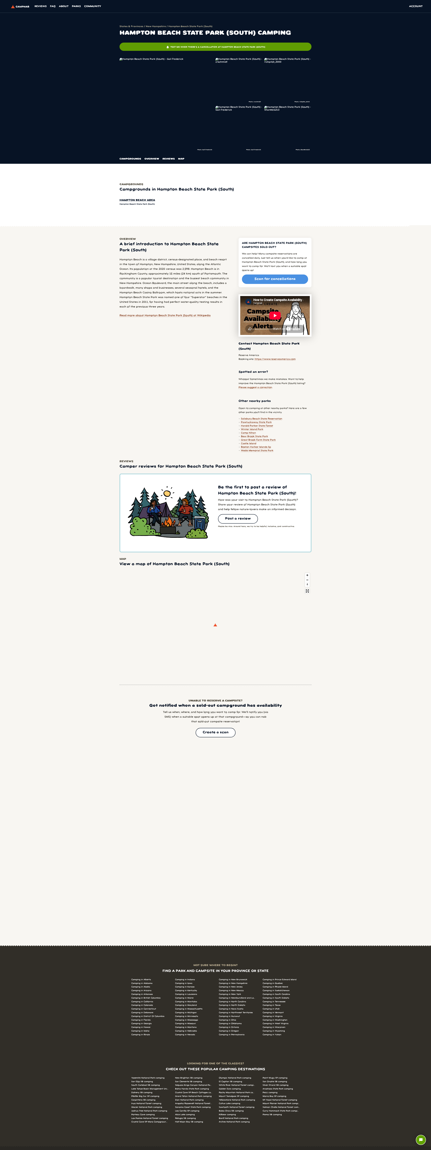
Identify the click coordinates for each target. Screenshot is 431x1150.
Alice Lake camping (185, 1114)
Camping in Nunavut (229, 1016)
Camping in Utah (271, 1009)
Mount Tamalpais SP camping (234, 1096)
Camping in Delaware (142, 1013)
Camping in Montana (185, 1027)
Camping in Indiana (185, 980)
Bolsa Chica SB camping (231, 1111)
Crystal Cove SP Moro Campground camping (149, 1122)
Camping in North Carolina (232, 1002)
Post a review (238, 518)
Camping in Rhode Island (275, 987)
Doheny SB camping (141, 1092)
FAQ (53, 6)
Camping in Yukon (272, 1035)
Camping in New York (230, 994)
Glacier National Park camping (146, 1107)
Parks (76, 6)
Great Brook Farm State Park (258, 440)
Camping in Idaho (140, 1031)
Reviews (41, 6)
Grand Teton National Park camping (193, 1096)
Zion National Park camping (189, 1100)
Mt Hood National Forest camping (280, 1100)
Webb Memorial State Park (257, 451)
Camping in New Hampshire (233, 983)
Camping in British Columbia (145, 998)
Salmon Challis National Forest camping (281, 1107)
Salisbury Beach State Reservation (261, 419)
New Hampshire (156, 26)
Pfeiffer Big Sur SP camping (145, 1096)
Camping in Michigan (186, 1013)
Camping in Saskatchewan (276, 990)
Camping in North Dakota (232, 1005)
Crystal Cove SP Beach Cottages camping (193, 1092)
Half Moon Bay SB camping (189, 1122)
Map (181, 159)
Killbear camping (227, 1114)
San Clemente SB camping (188, 1082)
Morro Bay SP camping (274, 1096)
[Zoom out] (307, 579)
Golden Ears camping (230, 1089)
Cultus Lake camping (229, 1103)
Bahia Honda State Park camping (192, 1089)
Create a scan (215, 732)
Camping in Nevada (185, 1035)
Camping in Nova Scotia (231, 1009)
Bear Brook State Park (254, 436)
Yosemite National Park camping (147, 1078)
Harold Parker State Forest (257, 426)
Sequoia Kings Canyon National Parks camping (193, 1085)
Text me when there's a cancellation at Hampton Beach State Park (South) (215, 47)
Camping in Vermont (273, 1013)
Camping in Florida (141, 1020)
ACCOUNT (416, 6)
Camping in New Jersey (231, 987)
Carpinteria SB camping (143, 1100)
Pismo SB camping (272, 1114)
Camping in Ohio (227, 1020)
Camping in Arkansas (142, 994)
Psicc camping (270, 1092)
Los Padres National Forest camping (149, 1118)
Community (92, 6)
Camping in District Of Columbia (147, 1016)
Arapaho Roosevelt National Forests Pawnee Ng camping (193, 1103)
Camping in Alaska (140, 987)
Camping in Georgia (141, 1023)
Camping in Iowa (183, 983)
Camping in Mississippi (186, 1020)
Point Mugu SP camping (275, 1078)
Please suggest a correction (255, 387)
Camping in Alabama (141, 983)
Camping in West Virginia (275, 1023)
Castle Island (248, 443)
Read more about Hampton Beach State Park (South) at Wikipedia (165, 315)
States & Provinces (131, 26)
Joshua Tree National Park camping (149, 1111)
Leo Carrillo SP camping (187, 1111)
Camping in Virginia (273, 1016)
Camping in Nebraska (186, 1031)
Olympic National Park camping (235, 1078)
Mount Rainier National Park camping (281, 1103)
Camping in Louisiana (186, 994)
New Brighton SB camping (188, 1078)
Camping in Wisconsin (274, 1027)
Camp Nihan (248, 433)
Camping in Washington (275, 1020)
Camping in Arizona (141, 990)
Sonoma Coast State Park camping (193, 1107)
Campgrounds (130, 159)
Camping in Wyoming (274, 1031)
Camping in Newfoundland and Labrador (237, 998)
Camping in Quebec (273, 983)
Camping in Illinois (140, 1035)
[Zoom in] (307, 575)
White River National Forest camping (237, 1085)
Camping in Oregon (229, 1031)
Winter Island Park (252, 429)
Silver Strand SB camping (275, 1085)
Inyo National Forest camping (146, 1103)
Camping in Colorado (142, 1005)
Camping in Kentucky (186, 990)
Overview (151, 159)
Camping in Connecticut (143, 1009)
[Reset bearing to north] (307, 584)
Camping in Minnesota (186, 1016)
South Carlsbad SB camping (145, 1085)
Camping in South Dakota (276, 998)
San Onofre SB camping (275, 1082)
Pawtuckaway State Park (256, 422)
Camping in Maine (184, 998)
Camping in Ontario (229, 1027)
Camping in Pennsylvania (231, 1035)
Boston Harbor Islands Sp (256, 447)
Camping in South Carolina (276, 994)
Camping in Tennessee (274, 1002)
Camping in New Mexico (231, 990)
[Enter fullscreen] (307, 591)
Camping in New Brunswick (233, 980)
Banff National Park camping (233, 1118)
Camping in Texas (271, 1005)
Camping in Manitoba (186, 1002)
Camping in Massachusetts (188, 1009)
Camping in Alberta (141, 980)
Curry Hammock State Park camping (281, 1111)
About (64, 6)
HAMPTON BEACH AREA (137, 200)
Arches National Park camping (234, 1122)
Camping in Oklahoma (230, 1023)
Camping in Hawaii (140, 1027)
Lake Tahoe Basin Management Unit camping (149, 1089)
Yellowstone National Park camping (237, 1100)
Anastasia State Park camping (278, 1089)
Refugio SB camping (185, 1118)
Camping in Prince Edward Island (279, 980)
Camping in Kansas (184, 987)
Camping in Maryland (186, 1005)
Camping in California (142, 1002)
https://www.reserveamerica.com (275, 359)
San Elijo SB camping (142, 1082)
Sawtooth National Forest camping (236, 1107)
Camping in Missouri (185, 1023)
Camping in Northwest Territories (236, 1013)
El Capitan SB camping (230, 1082)
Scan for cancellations (275, 279)
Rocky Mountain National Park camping (237, 1092)
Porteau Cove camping (143, 1114)
